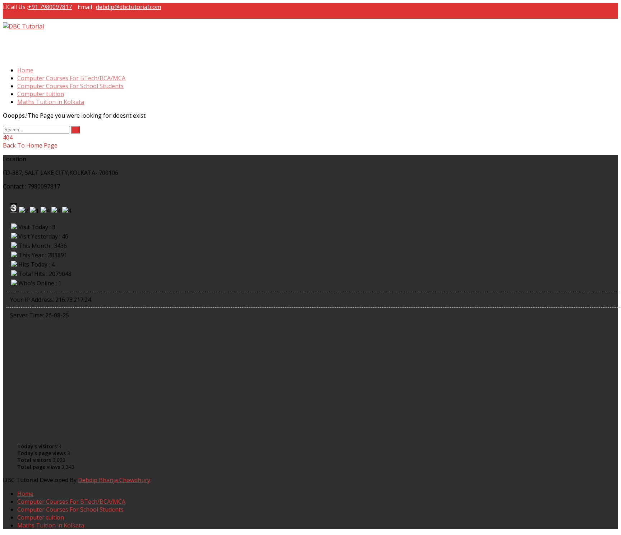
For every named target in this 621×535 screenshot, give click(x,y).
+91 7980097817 (50, 7)
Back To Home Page (30, 145)
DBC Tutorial (23, 42)
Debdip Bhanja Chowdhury (114, 480)
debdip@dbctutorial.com (128, 7)
